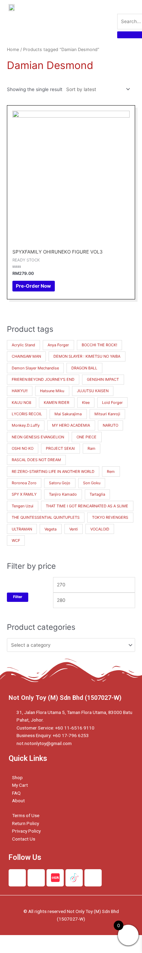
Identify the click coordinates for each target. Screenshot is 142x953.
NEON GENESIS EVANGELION (38, 437)
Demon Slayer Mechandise (35, 368)
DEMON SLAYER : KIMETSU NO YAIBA (86, 356)
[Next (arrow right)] (43, 949)
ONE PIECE (87, 437)
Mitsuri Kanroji (107, 413)
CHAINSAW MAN (26, 356)
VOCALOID (99, 529)
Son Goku (91, 482)
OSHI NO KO (22, 448)
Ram (91, 448)
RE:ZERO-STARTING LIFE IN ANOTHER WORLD (53, 471)
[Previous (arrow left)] (14, 949)
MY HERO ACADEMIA (71, 425)
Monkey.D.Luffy (26, 425)
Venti (73, 529)
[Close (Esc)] (14, 940)
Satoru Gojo (59, 482)
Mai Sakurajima (68, 413)
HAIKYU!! (20, 390)
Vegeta (50, 529)
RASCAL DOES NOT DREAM (36, 459)
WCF (16, 540)
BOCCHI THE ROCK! (99, 345)
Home (13, 49)
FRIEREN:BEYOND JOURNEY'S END (43, 379)
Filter (17, 597)
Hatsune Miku (52, 390)
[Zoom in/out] (100, 940)
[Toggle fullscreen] (71, 940)
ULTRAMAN (22, 529)
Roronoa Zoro (24, 482)
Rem (111, 471)
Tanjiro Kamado (63, 494)
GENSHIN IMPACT (103, 379)
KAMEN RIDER (56, 402)
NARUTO (110, 425)
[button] (99, 19)
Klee (86, 402)
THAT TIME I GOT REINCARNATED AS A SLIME (87, 506)
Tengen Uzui (22, 506)
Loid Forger (112, 402)
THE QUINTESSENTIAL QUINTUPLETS (46, 517)
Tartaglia (97, 494)
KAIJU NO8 (21, 402)
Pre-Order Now (33, 286)
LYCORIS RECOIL (27, 413)
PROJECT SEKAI (60, 448)
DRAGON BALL (84, 368)
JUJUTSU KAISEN (93, 390)
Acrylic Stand (23, 345)
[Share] (43, 940)
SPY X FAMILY (24, 494)
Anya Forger (58, 345)
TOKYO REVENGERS (110, 517)
